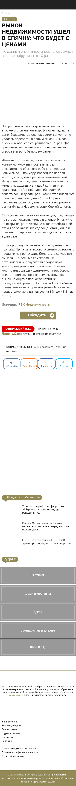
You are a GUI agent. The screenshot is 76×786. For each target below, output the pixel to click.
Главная (6, 13)
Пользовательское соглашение (20, 748)
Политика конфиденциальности (20, 752)
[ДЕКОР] (38, 612)
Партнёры (7, 737)
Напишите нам (10, 722)
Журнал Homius (11, 733)
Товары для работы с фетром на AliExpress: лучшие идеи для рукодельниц (43, 509)
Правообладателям (13, 756)
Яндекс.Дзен (12, 334)
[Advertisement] (30, 434)
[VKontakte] (38, 701)
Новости (9, 19)
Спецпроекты (9, 729)
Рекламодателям (11, 725)
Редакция (7, 741)
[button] (71, 4)
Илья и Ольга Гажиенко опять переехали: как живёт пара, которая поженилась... (45, 526)
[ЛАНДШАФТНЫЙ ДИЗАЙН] (38, 630)
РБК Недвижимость (34, 304)
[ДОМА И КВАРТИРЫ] (38, 594)
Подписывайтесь (18, 329)
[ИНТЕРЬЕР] (38, 575)
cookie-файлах (16, 695)
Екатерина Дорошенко (44, 64)
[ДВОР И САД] (38, 647)
